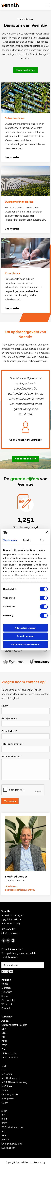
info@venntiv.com (10, 933)
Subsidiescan (8, 1147)
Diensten (6, 988)
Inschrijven (7, 971)
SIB (3, 1115)
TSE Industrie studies (12, 1127)
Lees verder (12, 157)
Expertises (6, 992)
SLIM (4, 1119)
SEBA (4, 1111)
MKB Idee (6, 1086)
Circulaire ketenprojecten (14, 1025)
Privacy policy (38, 1162)
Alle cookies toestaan (25, 628)
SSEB (4, 1123)
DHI (3, 1037)
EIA (3, 1049)
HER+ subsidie (8, 1053)
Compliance (12, 273)
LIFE (3, 1070)
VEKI (4, 1131)
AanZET (5, 1020)
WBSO (5, 1139)
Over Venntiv (8, 1000)
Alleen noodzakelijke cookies (25, 644)
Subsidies (6, 996)
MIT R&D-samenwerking (14, 1082)
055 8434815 (8, 929)
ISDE (4, 1066)
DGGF (4, 1033)
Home (20, 19)
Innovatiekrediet (9, 1057)
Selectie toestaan (25, 636)
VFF (3, 1135)
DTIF (4, 1045)
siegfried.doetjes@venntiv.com (20, 890)
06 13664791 (11, 886)
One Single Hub (9, 1094)
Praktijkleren (7, 1098)
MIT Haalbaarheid (10, 1078)
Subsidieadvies (14, 118)
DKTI (4, 1041)
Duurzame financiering (19, 201)
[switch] (44, 598)
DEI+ (3, 1029)
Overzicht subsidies (11, 1143)
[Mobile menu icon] (47, 5)
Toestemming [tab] (10, 540)
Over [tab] (42, 540)
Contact (5, 1008)
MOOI (4, 1090)
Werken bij (6, 1004)
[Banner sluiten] (47, 532)
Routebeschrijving (12, 923)
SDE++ (4, 1102)
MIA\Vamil (6, 1074)
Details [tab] (26, 540)
